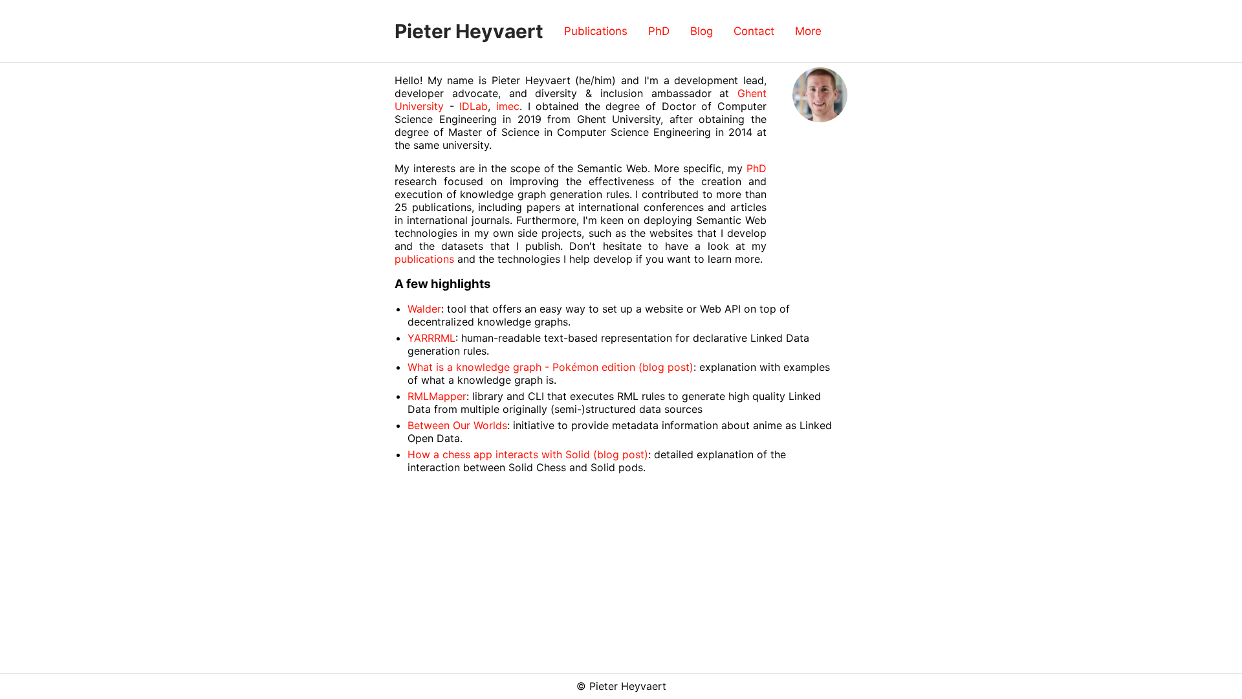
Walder (424, 308)
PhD (659, 31)
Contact (754, 31)
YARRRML (431, 337)
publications (424, 258)
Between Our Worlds (457, 425)
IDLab (473, 106)
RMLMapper (437, 396)
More (808, 31)
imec (507, 106)
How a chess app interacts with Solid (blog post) (528, 454)
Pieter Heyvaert (469, 31)
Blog (701, 31)
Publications (595, 31)
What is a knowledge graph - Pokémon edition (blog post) (550, 367)
